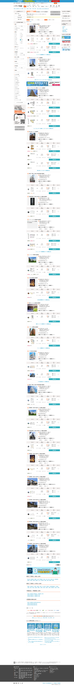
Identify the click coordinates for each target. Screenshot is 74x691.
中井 (46, 579)
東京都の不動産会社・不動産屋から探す (33, 596)
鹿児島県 (20, 678)
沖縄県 (22, 678)
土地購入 (35, 672)
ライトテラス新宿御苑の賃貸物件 (34, 24)
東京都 (20, 670)
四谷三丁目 (52, 579)
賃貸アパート (42, 668)
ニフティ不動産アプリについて (54, 669)
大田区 (49, 587)
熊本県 (26, 677)
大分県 (28, 677)
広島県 (20, 675)
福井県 (31, 672)
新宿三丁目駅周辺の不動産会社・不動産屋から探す (35, 593)
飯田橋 (37, 580)
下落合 (44, 579)
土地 (53, 617)
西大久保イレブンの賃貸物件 (33, 131)
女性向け (64, 26)
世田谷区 (52, 587)
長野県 (24, 672)
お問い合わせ (51, 670)
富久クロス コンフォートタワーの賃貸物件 (36, 57)
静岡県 (24, 673)
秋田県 (28, 668)
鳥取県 (24, 675)
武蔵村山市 (32, 586)
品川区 (44, 587)
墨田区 (39, 587)
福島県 (20, 669)
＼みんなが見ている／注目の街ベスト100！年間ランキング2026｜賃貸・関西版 (56, 630)
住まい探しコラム (36, 676)
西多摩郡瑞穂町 (52, 586)
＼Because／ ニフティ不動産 (54, 668)
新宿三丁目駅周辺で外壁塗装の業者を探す (34, 602)
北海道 (20, 668)
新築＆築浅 (64, 30)
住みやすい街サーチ (36, 675)
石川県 (28, 672)
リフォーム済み (65, 29)
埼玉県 (25, 670)
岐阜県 (22, 673)
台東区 (36, 587)
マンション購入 (36, 670)
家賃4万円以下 (65, 31)
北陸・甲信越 (16, 672)
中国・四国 (15, 675)
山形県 (31, 668)
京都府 (24, 674)
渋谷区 (56, 587)
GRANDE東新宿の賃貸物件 (33, 277)
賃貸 (34, 668)
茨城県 (29, 670)
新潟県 (20, 672)
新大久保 (28, 579)
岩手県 (24, 668)
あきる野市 (44, 586)
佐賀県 (22, 677)
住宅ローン (35, 677)
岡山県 (22, 675)
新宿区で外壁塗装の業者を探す (32, 603)
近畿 (14, 674)
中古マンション (40, 617)
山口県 (28, 675)
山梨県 (22, 672)
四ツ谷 (49, 579)
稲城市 (38, 586)
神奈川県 (22, 670)
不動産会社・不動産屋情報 (37, 673)
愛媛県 (22, 676)
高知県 (24, 676)
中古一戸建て (50, 617)
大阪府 (20, 674)
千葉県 (27, 670)
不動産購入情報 (36, 669)
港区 (31, 587)
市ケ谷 (39, 580)
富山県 (26, 672)
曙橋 (48, 580)
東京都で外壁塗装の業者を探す (32, 604)
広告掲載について (52, 671)
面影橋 (50, 580)
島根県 (26, 675)
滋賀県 (26, 674)
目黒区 (47, 587)
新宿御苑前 (56, 579)
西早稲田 (42, 580)
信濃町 (35, 579)
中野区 (58, 587)
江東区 (41, 587)
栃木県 (31, 670)
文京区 (33, 587)
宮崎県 (31, 677)
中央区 (28, 587)
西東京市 (48, 586)
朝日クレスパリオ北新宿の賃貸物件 (34, 302)
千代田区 (56, 586)
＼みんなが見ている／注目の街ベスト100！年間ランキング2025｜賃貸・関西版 (39, 630)
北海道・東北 (16, 668)
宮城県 (26, 668)
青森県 (22, 668)
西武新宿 (41, 579)
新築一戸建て (45, 617)
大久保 (38, 579)
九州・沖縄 (15, 677)
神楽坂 (34, 580)
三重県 (26, 673)
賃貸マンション (37, 668)
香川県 (20, 676)
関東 (14, 670)
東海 (14, 673)
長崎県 (24, 677)
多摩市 (35, 586)
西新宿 (28, 580)
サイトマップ (51, 672)
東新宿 (45, 580)
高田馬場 (32, 579)
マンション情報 (36, 674)
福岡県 (20, 677)
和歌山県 (31, 674)
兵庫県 (22, 674)
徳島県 (31, 675)
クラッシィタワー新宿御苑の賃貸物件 (35, 219)
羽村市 (41, 586)
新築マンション (34, 617)
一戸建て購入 (36, 671)
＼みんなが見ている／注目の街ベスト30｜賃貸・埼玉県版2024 (47, 630)
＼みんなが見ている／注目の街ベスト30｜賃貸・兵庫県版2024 (31, 630)
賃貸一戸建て (46, 668)
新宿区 (28, 586)
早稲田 (31, 580)
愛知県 (20, 673)
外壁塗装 (35, 678)
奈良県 (28, 674)
